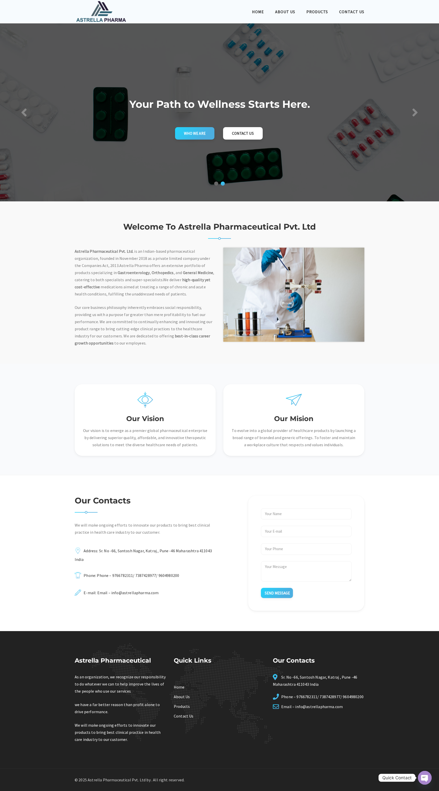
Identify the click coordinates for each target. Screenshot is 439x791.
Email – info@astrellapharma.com (128, 592)
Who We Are (195, 133)
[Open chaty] (425, 778)
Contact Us (351, 11)
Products (317, 11)
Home (258, 11)
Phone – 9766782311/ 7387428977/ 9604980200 (138, 575)
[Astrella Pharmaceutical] (101, 11)
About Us (285, 11)
